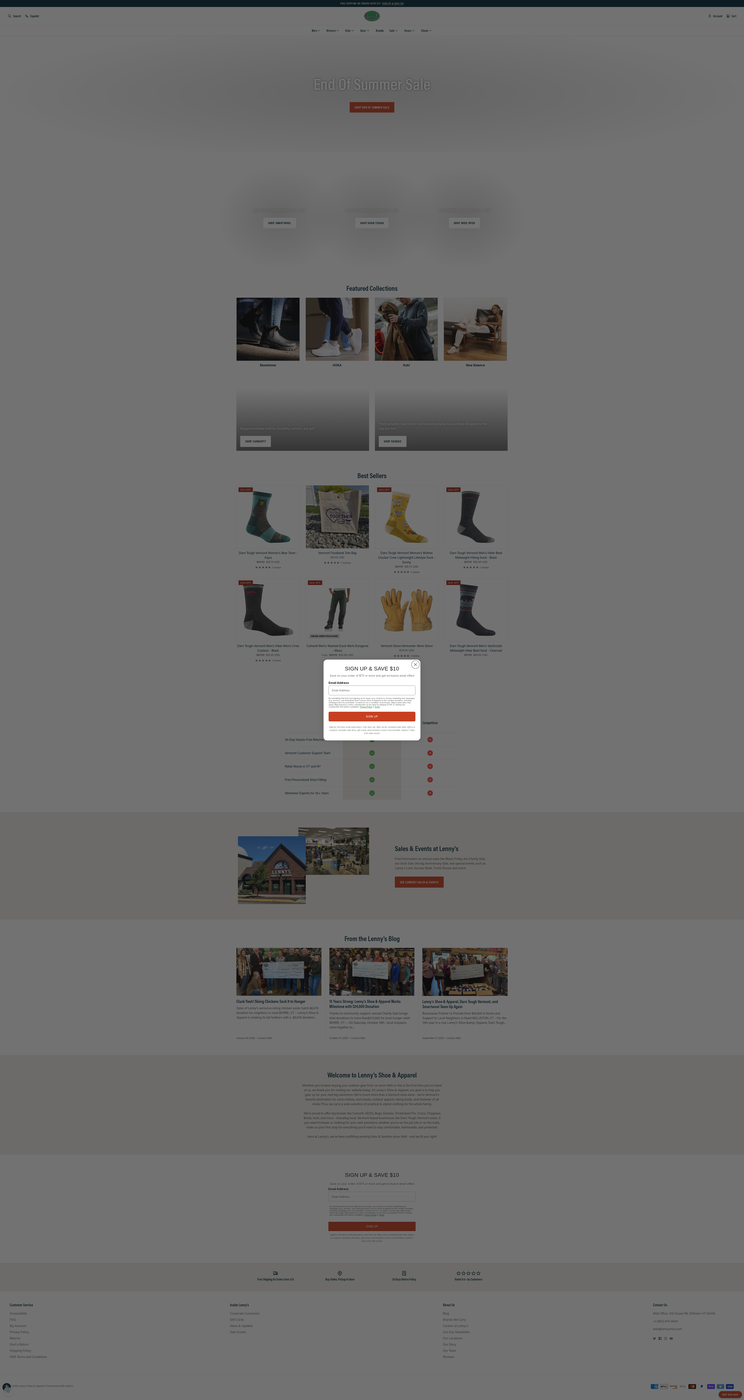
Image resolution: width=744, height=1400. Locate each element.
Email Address (339, 682)
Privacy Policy (366, 707)
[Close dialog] (415, 664)
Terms (377, 707)
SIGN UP (372, 716)
